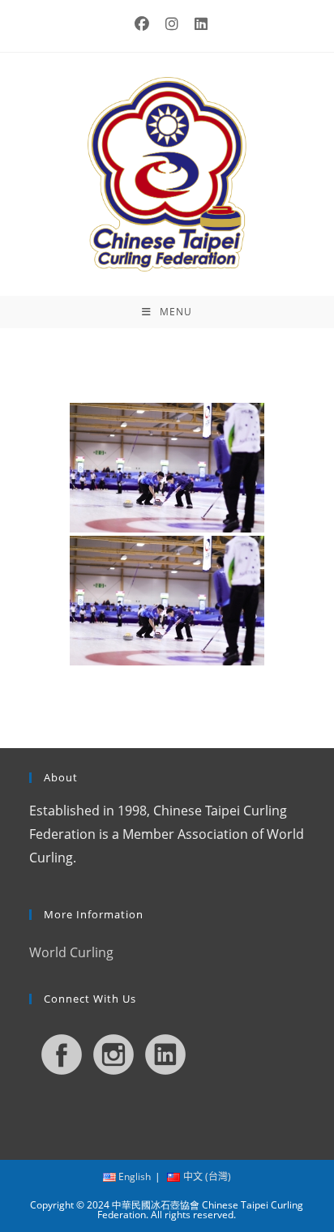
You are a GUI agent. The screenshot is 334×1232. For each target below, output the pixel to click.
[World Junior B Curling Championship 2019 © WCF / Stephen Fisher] (167, 468)
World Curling (71, 952)
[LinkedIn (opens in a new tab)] (197, 24)
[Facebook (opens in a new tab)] (141, 24)
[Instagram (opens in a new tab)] (171, 24)
